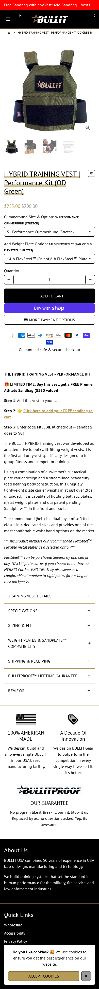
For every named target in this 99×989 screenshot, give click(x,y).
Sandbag (69, 4)
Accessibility (14, 933)
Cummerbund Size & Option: (41, 219)
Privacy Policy (15, 941)
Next (90, 89)
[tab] (49, 596)
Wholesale (13, 924)
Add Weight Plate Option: (48, 246)
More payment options (52, 319)
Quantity (11, 270)
